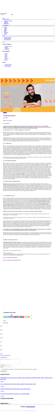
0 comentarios (6, 123)
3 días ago (2, 386)
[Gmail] (25, 316)
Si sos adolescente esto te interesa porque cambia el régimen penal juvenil (18, 384)
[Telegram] (6, 316)
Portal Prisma (5, 322)
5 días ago (2, 391)
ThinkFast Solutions (32, 410)
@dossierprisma (31, 406)
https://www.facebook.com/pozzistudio (10, 257)
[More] (29, 316)
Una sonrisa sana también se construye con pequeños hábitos (15, 393)
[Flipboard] (23, 316)
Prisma (10, 120)
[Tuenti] (21, 316)
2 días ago (2, 381)
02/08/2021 (5, 117)
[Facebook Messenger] (13, 316)
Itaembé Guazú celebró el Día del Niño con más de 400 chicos (15, 388)
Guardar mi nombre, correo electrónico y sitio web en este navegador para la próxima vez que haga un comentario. (19, 369)
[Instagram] (10, 316)
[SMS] (27, 316)
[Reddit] (19, 316)
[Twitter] (8, 316)
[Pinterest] (15, 316)
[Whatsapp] (4, 316)
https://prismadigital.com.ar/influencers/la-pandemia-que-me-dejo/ (37, 127)
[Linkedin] (17, 316)
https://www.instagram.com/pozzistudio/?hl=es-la (12, 260)
